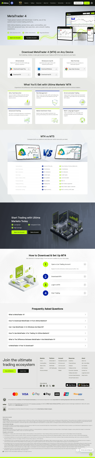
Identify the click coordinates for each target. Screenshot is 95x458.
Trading (32, 3)
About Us (46, 3)
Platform (51, 358)
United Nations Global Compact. (44, 409)
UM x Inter (68, 3)
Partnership (60, 3)
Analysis (71, 365)
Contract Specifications (74, 375)
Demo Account (35, 232)
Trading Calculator (73, 372)
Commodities (43, 363)
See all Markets (9, 371)
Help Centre (85, 375)
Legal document (85, 372)
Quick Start (23, 371)
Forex (41, 360)
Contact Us (84, 370)
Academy (71, 360)
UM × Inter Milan (85, 363)
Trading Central (72, 368)
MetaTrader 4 (52, 363)
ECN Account (61, 363)
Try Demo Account (31, 37)
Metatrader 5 (52, 360)
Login (87, 3)
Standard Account (62, 360)
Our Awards (84, 365)
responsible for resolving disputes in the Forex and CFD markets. (68, 399)
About (83, 358)
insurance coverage (36, 403)
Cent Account (61, 365)
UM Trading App (53, 368)
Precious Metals (44, 370)
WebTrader (51, 365)
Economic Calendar (73, 370)
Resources (38, 3)
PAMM (59, 370)
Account (60, 358)
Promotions (53, 3)
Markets (26, 3)
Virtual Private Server (74, 377)
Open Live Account (15, 37)
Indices (41, 368)
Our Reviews (85, 368)
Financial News (72, 363)
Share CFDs (42, 365)
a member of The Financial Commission (26, 399)
